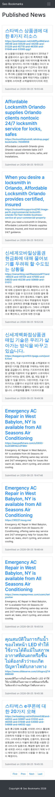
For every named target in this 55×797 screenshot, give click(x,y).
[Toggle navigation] (49, 4)
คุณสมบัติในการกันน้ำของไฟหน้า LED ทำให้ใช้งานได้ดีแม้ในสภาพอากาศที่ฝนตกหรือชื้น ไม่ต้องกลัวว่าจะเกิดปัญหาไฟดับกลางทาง (27, 652)
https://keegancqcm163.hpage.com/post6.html (27, 357)
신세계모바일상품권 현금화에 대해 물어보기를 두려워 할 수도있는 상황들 (27, 261)
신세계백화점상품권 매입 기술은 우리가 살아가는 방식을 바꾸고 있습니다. (27, 343)
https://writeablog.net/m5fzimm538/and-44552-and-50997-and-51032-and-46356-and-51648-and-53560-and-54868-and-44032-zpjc (27, 720)
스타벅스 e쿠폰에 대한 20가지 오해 (25, 708)
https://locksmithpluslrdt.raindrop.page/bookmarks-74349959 (27, 140)
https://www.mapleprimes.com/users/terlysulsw (27, 596)
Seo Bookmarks (12, 4)
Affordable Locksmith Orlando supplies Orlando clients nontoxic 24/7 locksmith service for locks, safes (25, 118)
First (15, 773)
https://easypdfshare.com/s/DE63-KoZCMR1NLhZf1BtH (24, 444)
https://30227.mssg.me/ (18, 520)
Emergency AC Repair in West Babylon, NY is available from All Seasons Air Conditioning (23, 424)
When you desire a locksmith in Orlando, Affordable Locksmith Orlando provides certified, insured (26, 190)
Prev (23, 773)
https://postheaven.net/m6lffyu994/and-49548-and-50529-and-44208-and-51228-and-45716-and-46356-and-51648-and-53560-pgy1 (27, 45)
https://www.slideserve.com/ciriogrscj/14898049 (27, 672)
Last (40, 773)
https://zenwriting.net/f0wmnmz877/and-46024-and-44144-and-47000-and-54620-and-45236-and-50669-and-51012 (27, 278)
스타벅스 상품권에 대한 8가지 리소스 (26, 33)
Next (31, 773)
